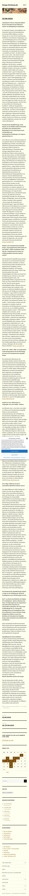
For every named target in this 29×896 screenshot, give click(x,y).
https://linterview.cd (8, 398)
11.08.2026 (6, 819)
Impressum (23, 457)
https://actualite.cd (8, 242)
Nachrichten (6, 707)
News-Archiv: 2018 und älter (11, 848)
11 (7, 761)
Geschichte (5, 879)
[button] (27, 438)
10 (4, 761)
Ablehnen (14, 455)
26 (11, 766)
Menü (24, 4)
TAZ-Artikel (7, 837)
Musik (3, 889)
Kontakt (6, 850)
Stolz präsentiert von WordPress (19, 893)
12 (11, 761)
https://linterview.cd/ (13, 480)
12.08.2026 (6, 811)
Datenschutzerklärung (15, 457)
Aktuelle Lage (6, 866)
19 (11, 763)
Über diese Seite (6, 862)
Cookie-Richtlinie (6, 457)
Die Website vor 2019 (7, 740)
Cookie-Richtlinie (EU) (10, 856)
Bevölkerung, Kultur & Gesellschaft (11, 872)
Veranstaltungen (8, 839)
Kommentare (7, 833)
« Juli (7, 772)
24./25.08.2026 (8, 803)
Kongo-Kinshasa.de (10, 5)
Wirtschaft (5, 882)
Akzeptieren (14, 451)
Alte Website (7, 846)
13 (14, 761)
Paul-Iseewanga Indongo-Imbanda (12, 706)
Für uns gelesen (8, 831)
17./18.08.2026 (7, 807)
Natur (3, 885)
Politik (4, 876)
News (3, 869)
